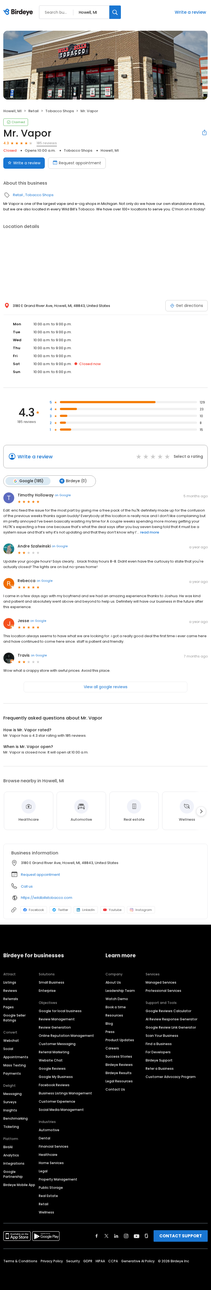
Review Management (57, 1019)
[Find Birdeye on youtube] (136, 1236)
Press (110, 1031)
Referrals (10, 999)
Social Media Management (61, 1109)
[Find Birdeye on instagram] (126, 1236)
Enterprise (47, 990)
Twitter (63, 910)
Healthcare (48, 1154)
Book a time (116, 1007)
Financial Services (53, 1146)
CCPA (113, 1261)
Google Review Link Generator (171, 1027)
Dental (44, 1138)
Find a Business (159, 1043)
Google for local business (60, 1011)
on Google (63, 495)
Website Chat (51, 1060)
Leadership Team (120, 990)
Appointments (15, 1057)
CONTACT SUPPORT (180, 1236)
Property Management (58, 1179)
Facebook (36, 910)
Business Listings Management (65, 1093)
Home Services (51, 1163)
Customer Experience (57, 1101)
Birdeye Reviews (119, 1064)
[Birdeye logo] (19, 12)
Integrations (13, 1163)
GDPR (87, 1261)
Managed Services (161, 982)
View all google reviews (105, 687)
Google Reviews (52, 1068)
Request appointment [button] (40, 874)
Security (73, 1261)
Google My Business (56, 1076)
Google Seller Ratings (14, 1018)
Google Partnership (13, 1174)
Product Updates (120, 1040)
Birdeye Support (159, 1060)
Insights (10, 1110)
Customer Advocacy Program (171, 1076)
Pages (8, 1007)
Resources (114, 1015)
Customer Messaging (57, 1043)
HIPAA (100, 1261)
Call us (27, 886)
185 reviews (47, 143)
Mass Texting (14, 1065)
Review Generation (55, 1027)
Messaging (12, 1093)
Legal (43, 1171)
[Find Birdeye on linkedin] (116, 1236)
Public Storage (51, 1187)
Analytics (11, 1155)
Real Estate (48, 1195)
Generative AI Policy (138, 1261)
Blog (109, 1023)
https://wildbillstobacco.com (46, 897)
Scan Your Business (162, 1035)
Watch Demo (117, 999)
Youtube (115, 910)
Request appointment (80, 163)
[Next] (201, 811)
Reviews (10, 990)
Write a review (190, 12)
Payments (12, 1073)
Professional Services (163, 990)
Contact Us (115, 1089)
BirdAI (8, 1147)
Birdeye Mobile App (19, 1184)
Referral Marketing (54, 1052)
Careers (112, 1048)
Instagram (143, 910)
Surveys (9, 1102)
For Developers (158, 1052)
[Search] (115, 12)
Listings (9, 982)
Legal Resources (119, 1081)
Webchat (11, 1040)
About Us (113, 982)
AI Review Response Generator (171, 1019)
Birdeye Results (119, 1073)
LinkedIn (88, 910)
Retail (33, 111)
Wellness (46, 1212)
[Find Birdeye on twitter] (106, 1236)
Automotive (49, 1130)
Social (8, 1048)
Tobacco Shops (59, 111)
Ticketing (11, 1126)
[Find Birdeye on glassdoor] (146, 1236)
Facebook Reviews (54, 1085)
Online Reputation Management (66, 1035)
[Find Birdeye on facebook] (97, 1236)
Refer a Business (160, 1068)
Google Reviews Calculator (168, 1011)
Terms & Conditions (20, 1261)
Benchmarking (15, 1118)
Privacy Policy (52, 1261)
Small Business (51, 982)
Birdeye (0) (76, 481)
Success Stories (119, 1056)
